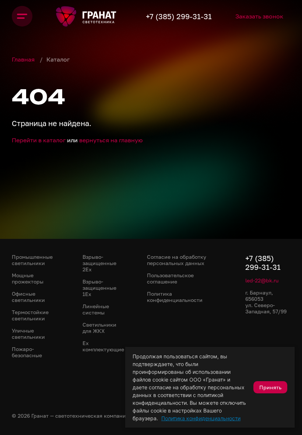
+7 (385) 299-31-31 (179, 16)
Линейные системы (95, 309)
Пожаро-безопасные (27, 352)
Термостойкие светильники (30, 315)
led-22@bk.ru (261, 280)
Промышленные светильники (32, 260)
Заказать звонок (259, 16)
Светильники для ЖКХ (99, 327)
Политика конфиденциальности (200, 418)
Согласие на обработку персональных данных (176, 260)
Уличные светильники (28, 333)
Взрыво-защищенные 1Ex (99, 287)
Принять (270, 387)
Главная (24, 59)
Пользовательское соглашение (170, 278)
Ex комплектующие (103, 346)
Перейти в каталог (39, 140)
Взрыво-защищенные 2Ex (99, 263)
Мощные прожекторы (27, 278)
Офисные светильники (28, 296)
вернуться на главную (111, 140)
